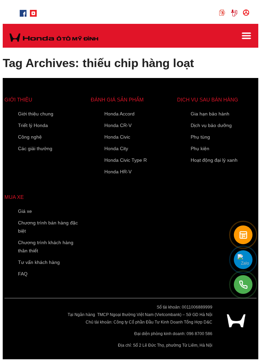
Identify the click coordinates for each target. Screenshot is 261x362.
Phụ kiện (200, 148)
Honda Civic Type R (125, 160)
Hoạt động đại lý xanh (214, 160)
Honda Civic (117, 137)
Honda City (116, 148)
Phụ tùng (200, 137)
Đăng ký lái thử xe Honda (247, 13)
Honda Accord (119, 113)
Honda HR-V (118, 171)
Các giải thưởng (35, 148)
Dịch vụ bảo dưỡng (211, 125)
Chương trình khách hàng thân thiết (45, 246)
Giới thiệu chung (35, 113)
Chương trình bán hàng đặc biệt (48, 227)
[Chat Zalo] (243, 259)
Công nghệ (30, 137)
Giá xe (25, 211)
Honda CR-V (118, 125)
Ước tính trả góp (223, 13)
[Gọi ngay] (243, 284)
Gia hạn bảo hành (210, 113)
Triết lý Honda (33, 125)
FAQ (23, 274)
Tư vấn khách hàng (39, 262)
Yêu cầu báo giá (235, 13)
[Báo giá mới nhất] (243, 234)
